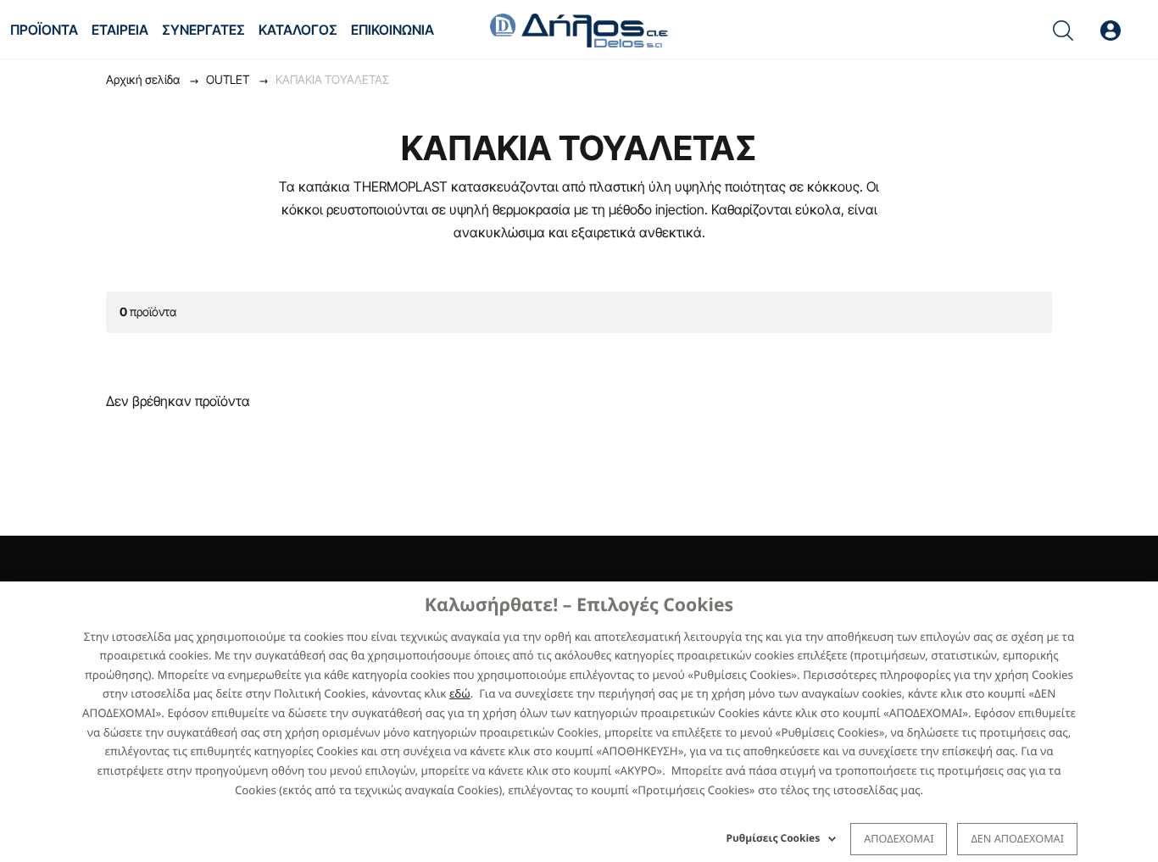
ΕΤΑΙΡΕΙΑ (120, 29)
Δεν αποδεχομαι (1017, 838)
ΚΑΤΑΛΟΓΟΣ (298, 29)
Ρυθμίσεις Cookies (774, 838)
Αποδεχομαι (898, 838)
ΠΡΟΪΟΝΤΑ (44, 29)
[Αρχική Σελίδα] (579, 28)
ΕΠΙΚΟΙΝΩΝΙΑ (392, 29)
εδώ (459, 693)
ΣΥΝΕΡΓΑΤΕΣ (203, 29)
